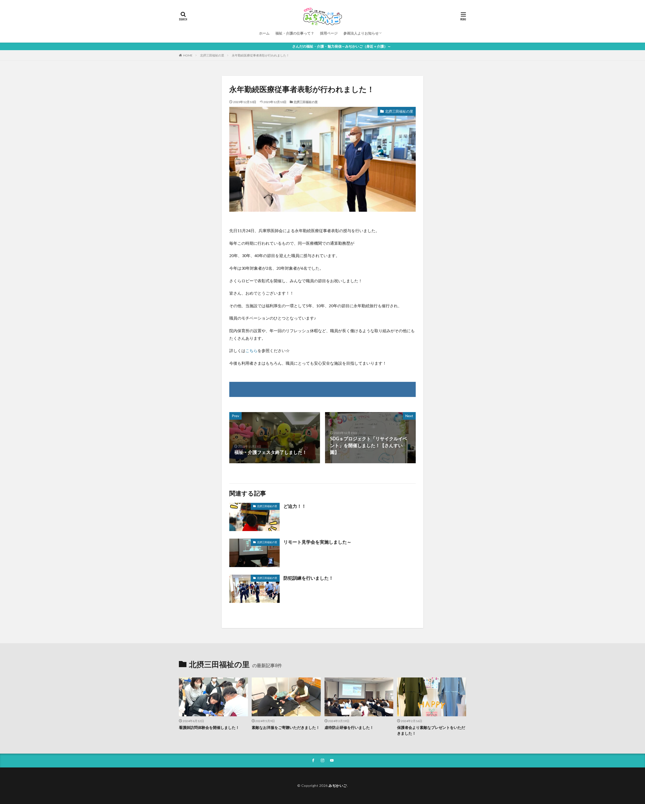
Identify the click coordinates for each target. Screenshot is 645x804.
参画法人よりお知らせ (361, 33)
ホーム (264, 33)
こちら (251, 350)
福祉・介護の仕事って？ (294, 33)
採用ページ (329, 33)
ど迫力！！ (294, 506)
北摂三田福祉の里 (212, 55)
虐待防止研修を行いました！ (349, 727)
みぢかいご (338, 785)
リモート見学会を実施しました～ (317, 542)
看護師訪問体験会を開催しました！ (209, 727)
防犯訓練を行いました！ (308, 578)
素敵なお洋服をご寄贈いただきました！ (286, 727)
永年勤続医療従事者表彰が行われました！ (260, 55)
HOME (187, 55)
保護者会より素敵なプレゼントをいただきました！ (431, 730)
